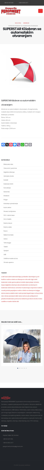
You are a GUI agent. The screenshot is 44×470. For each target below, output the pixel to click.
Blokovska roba (8, 164)
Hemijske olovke (9, 176)
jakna (18, 282)
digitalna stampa (11, 285)
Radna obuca (8, 223)
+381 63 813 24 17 (23, 3)
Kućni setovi (7, 207)
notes (40, 299)
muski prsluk (5, 290)
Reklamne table (8, 235)
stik (18, 301)
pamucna (17, 299)
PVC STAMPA (7, 219)
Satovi (5, 239)
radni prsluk (22, 293)
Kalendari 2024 (8, 184)
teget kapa (30, 293)
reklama (24, 299)
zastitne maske (6, 301)
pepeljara (13, 290)
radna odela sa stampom (15, 279)
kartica (3, 279)
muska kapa (26, 288)
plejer (32, 282)
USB (5, 254)
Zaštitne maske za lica (11, 258)
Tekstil (6, 247)
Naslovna (18, 23)
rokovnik (28, 279)
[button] (18, 368)
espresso (34, 288)
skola (3, 293)
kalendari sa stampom (29, 285)
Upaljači (6, 250)
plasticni (4, 299)
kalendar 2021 (6, 288)
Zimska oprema (9, 262)
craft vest (4, 277)
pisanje (11, 296)
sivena (7, 293)
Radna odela (8, 227)
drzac (6, 296)
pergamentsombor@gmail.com (13, 446)
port (37, 277)
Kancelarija (7, 188)
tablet (14, 301)
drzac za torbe (16, 288)
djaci (27, 282)
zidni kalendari (13, 277)
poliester (25, 277)
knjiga (38, 290)
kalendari (10, 299)
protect (30, 299)
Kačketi (6, 180)
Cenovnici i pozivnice (10, 168)
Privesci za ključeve (10, 211)
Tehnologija (7, 243)
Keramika (7, 192)
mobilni (23, 282)
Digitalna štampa (9, 172)
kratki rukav (18, 296)
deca (19, 285)
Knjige (5, 199)
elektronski (14, 293)
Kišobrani (26, 23)
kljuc (20, 277)
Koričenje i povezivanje (11, 203)
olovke (35, 299)
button (40, 288)
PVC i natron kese (9, 215)
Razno (5, 231)
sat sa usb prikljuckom (30, 296)
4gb (32, 279)
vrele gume (12, 282)
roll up (37, 293)
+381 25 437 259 (8, 3)
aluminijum (32, 277)
